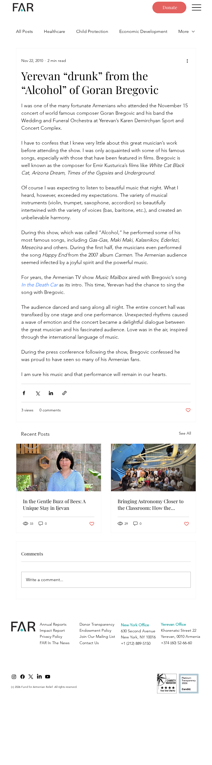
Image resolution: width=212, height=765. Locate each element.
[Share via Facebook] (23, 393)
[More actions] (187, 60)
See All (185, 433)
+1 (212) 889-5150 (135, 643)
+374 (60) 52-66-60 (176, 642)
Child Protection (92, 31)
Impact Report (52, 630)
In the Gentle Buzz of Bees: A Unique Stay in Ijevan (54, 504)
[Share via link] (64, 393)
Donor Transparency (97, 624)
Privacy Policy (51, 636)
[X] (31, 677)
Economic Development (143, 31)
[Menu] (197, 7)
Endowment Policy (95, 630)
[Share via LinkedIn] (51, 393)
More (183, 31)
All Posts (24, 31)
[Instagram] (14, 677)
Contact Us (89, 642)
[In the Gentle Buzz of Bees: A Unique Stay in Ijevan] (58, 467)
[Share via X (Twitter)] (37, 393)
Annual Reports (53, 624)
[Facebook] (22, 677)
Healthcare (54, 31)
